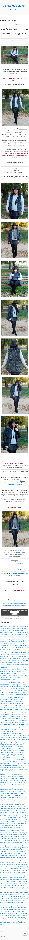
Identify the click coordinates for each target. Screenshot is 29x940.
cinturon (7, 685)
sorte (19, 911)
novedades (24, 893)
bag (15, 838)
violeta (19, 658)
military (2, 889)
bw (1, 771)
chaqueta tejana (5, 645)
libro (18, 790)
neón (12, 893)
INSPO (5, 820)
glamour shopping (10, 872)
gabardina (3, 870)
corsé (18, 853)
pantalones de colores (21, 694)
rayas (21, 709)
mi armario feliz (5, 726)
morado (17, 891)
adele (9, 833)
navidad (13, 638)
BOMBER (2, 812)
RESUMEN (13, 733)
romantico (22, 908)
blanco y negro (22, 769)
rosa (1, 909)
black (13, 701)
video (1, 810)
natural (2, 893)
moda (14, 679)
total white (22, 728)
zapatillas (13, 756)
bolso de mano (24, 735)
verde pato (7, 919)
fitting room (6, 743)
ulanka (25, 917)
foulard (17, 670)
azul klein (3, 838)
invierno (9, 745)
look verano (15, 634)
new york (8, 893)
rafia (17, 906)
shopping (21, 640)
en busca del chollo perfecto (20, 739)
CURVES (2, 816)
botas (27, 647)
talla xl (25, 638)
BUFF (6, 812)
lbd (22, 692)
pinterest (13, 902)
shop (21, 909)
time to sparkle (4, 915)
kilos (15, 878)
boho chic (7, 842)
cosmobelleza (19, 778)
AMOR (22, 698)
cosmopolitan (4, 780)
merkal (8, 887)
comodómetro (13, 776)
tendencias (16, 913)
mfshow (18, 887)
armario (9, 767)
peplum (21, 746)
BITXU (23, 810)
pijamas (2, 902)
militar (26, 887)
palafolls (22, 726)
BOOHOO (3, 760)
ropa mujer (12, 805)
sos (23, 911)
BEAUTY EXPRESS (11, 649)
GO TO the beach (22, 666)
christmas (19, 849)
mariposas (3, 797)
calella (2, 844)
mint (23, 797)
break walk (19, 701)
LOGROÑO (24, 820)
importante (23, 874)
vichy (1, 921)
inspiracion (19, 685)
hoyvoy (24, 743)
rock (7, 805)
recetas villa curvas (22, 686)
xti (14, 688)
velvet (2, 919)
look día (11, 627)
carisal (20, 846)
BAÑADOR (11, 675)
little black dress (5, 881)
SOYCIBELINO (4, 829)
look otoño (8, 662)
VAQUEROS (10, 715)
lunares (20, 745)
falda (26, 636)
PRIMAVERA (3, 664)
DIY (23, 713)
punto (2, 728)
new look (8, 671)
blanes (15, 840)
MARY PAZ (17, 675)
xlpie (5, 810)
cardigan (15, 846)
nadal (22, 891)
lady (15, 790)
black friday (12, 690)
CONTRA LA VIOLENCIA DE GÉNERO (18, 814)
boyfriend (21, 642)
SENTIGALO (19, 700)
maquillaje (21, 793)
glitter (18, 872)
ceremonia (8, 848)
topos (14, 915)
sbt (15, 909)
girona (2, 872)
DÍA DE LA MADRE (9, 761)
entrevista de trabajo (6, 784)
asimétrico (23, 668)
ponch (11, 904)
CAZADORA (25, 658)
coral (7, 778)
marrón (9, 797)
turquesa (9, 917)
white (8, 756)
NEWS (15, 823)
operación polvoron (19, 894)
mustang (13, 726)
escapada (14, 863)
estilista (25, 863)
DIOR (26, 816)
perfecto (9, 686)
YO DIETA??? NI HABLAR (15, 647)
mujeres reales (8, 694)
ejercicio (16, 782)
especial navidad (17, 651)
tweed (14, 917)
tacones (14, 711)
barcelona (3, 701)
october (10, 894)
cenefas (2, 848)
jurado (7, 878)
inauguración (4, 876)
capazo (9, 846)
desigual (21, 720)
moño (15, 799)
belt (6, 840)
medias (7, 707)
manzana (18, 883)
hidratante (8, 874)
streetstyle (3, 913)
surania (13, 806)
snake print (7, 728)
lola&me (2, 791)
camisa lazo (14, 844)
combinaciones (5, 853)
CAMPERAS (12, 812)
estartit (20, 863)
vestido (6, 627)
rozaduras (10, 696)
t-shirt (9, 913)
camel (23, 718)
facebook (23, 864)
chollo (4, 739)
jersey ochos (20, 876)
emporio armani (5, 863)
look (1, 657)
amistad (2, 735)
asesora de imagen (13, 668)
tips (18, 696)
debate (13, 685)
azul (26, 836)
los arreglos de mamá (21, 724)
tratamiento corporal (13, 808)
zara (8, 653)
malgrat (12, 883)
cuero (2, 855)
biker (11, 658)
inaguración (14, 788)
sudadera (8, 806)
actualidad (3, 833)
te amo (20, 711)
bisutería (10, 840)
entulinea (26, 655)
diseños (25, 857)
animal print (20, 671)
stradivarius (3, 675)
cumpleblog (17, 703)
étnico (6, 730)
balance (15, 767)
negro (19, 707)
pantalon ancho (5, 896)
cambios (7, 844)
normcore (17, 893)
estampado (17, 784)
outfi (27, 894)
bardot (19, 838)
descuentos (8, 692)
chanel (15, 848)
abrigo (10, 640)
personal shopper (14, 632)
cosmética (9, 703)
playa (14, 686)
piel (22, 803)
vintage (21, 754)
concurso (3, 673)
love (7, 791)
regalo (21, 906)
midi (22, 887)
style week (15, 752)
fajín (1, 743)
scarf (18, 909)
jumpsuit (11, 705)
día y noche (19, 859)
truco (22, 808)
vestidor (25, 919)
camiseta (3, 703)
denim (12, 670)
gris (22, 786)
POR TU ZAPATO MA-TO (18, 653)
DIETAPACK (21, 760)
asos (22, 643)
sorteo (16, 627)
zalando (7, 666)
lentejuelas (3, 724)
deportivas (24, 780)
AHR (11, 810)
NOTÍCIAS (23, 823)
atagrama (21, 836)
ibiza (8, 788)
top (11, 915)
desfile (2, 782)
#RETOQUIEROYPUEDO (7, 758)
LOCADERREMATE (5, 733)
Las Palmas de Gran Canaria (19, 821)
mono (15, 707)
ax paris (6, 658)
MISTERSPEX (3, 715)
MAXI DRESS (3, 668)
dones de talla (10, 859)
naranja (23, 799)
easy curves (13, 630)
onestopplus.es (5, 709)
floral (11, 868)
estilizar (25, 741)
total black (23, 696)
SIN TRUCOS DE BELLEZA (15, 827)
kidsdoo (10, 790)
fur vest (22, 481)
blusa (2, 842)
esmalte (20, 741)
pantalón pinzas (16, 898)
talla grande (24, 628)
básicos (4, 771)
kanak (11, 878)
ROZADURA (8, 825)
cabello (10, 771)
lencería (2, 662)
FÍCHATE (16, 761)
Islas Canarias (12, 820)
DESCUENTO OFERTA (12, 760)
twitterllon (19, 917)
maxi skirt (16, 885)
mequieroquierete (5, 679)
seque (10, 752)
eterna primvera (11, 864)
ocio (17, 726)
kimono (25, 685)
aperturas (3, 767)
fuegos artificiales (19, 868)
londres (13, 881)
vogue (6, 921)
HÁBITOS (23, 818)
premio (25, 803)
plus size (12, 643)
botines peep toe (15, 737)
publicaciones (4, 906)
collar (8, 739)
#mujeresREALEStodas (7, 681)
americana (9, 834)
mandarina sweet (11, 793)
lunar (7, 883)
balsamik (3, 718)
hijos (13, 874)
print (26, 726)
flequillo (7, 868)
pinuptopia (3, 748)
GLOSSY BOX (14, 818)
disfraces (3, 859)
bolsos (15, 642)
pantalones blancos (6, 746)
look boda (9, 673)
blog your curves (23, 840)
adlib (13, 833)
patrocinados (14, 709)
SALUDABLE (15, 825)
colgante (22, 851)
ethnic (18, 864)
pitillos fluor (19, 902)
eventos (19, 677)
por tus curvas (16, 748)
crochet (23, 853)
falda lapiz (3, 866)
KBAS (25, 713)
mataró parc (9, 885)
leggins (24, 879)
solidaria (4, 911)
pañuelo (8, 900)
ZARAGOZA (8, 765)
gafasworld (23, 870)
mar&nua (3, 686)
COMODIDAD (4, 814)
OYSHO (2, 825)
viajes (1, 730)
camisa (2, 685)
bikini (21, 683)
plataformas (4, 904)
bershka (10, 642)
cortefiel (11, 778)
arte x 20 (14, 836)
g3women (18, 743)
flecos (13, 743)
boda (18, 690)
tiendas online (9, 688)
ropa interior (4, 752)
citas (9, 851)
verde (26, 808)
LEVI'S (18, 820)
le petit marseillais (11, 879)
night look (21, 673)
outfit (1, 627)
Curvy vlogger (20, 816)
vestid (21, 919)
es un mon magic (11, 741)
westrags (3, 756)
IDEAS (1, 820)
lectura (19, 879)
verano (17, 754)
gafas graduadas (13, 870)
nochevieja (3, 801)
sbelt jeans (10, 909)
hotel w (17, 874)
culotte (6, 855)
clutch (2, 670)
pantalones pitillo (5, 898)
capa (8, 775)
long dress (19, 881)
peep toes (3, 696)
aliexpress (13, 716)
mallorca (3, 793)
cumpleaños (8, 720)
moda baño (16, 662)
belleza (9, 701)
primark (6, 628)
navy (22, 645)
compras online (16, 645)
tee (12, 913)
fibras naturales (23, 866)
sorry (16, 911)
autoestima (3, 642)
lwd (10, 791)
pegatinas (21, 900)
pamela (21, 801)
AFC (8, 810)
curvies (15, 855)
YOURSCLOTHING (19, 831)
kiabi (6, 790)
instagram (3, 745)
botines (25, 683)
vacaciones (3, 698)
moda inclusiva (5, 891)
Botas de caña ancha (6, 558)
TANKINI (19, 829)
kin (17, 878)
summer (21, 752)
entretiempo (21, 630)
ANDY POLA (14, 560)
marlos (2, 885)
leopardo (22, 705)
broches (23, 842)
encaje (14, 692)
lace (13, 745)
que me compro (14, 750)
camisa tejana (23, 844)
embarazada (13, 861)
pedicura (14, 900)
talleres (2, 754)
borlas (12, 842)
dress (11, 782)
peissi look (17, 803)
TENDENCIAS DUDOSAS (7, 831)
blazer (6, 632)
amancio (21, 765)
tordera (18, 915)
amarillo (2, 834)
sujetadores (15, 728)
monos (12, 891)
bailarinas (12, 660)
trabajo (11, 754)
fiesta (9, 786)
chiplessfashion (10, 849)
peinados (11, 803)
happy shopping (5, 638)
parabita (25, 898)
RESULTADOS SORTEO (9, 657)
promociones (4, 750)
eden (25, 720)
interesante (12, 876)
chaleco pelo (23, 664)
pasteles (2, 900)
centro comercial (16, 775)
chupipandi (3, 851)
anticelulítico (4, 836)
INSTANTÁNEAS (4, 700)
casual (25, 846)
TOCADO (15, 763)
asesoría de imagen (12, 735)
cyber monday (23, 855)
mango (15, 673)
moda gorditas (20, 889)
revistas (21, 750)
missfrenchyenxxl (8, 799)
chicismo (2, 849)
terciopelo (24, 913)
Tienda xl (17, 681)
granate (14, 722)
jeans (20, 627)
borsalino (18, 842)
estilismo (24, 784)
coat (12, 851)
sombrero (3, 649)
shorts (2, 632)
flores (18, 692)
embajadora (4, 861)
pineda (7, 902)
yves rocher (21, 923)
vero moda (15, 919)
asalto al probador (22, 716)
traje (23, 915)
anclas (20, 834)
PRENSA (9, 763)
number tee (3, 894)
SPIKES (10, 829)
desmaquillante (18, 857)
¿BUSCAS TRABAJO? (14, 698)
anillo (24, 834)
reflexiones (12, 628)
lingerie (22, 790)
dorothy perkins (5, 643)
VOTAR (2, 765)
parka (23, 662)
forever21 (26, 651)
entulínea (3, 741)
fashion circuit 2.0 (12, 866)
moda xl (21, 634)
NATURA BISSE (4, 823)
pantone (16, 746)
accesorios (20, 733)
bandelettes (10, 718)
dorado (6, 782)
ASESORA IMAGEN (13, 730)
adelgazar (15, 765)
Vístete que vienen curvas (10, 937)
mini (11, 707)
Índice (14, 41)
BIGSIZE (19, 810)
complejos (13, 853)
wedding (16, 921)
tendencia (3, 630)
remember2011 (4, 908)
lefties (22, 722)
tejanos (2, 688)
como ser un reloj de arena (8, 677)
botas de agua (5, 737)
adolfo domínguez (21, 833)
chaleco (17, 660)
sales (17, 805)
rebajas (18, 643)
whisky (8, 923)
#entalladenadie (19, 758)
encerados (22, 782)
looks (17, 628)
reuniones (16, 908)
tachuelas (19, 806)
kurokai (16, 705)
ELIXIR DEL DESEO (5, 818)
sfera (15, 696)
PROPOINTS (12, 700)
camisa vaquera (11, 773)
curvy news (7, 634)
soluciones (11, 911)
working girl (14, 923)
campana (3, 775)
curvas (11, 855)
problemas (23, 904)
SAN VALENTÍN (4, 660)
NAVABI (18, 550)
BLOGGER (14, 666)
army (10, 836)
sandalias (20, 638)
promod (2, 805)
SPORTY (14, 829)
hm (8, 630)
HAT (19, 818)
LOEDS (21, 761)
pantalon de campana (18, 896)
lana (16, 745)
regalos (2, 666)
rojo (26, 750)
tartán (7, 754)
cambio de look (18, 771)
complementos (18, 655)
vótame (10, 921)
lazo (18, 722)
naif (25, 891)
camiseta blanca (22, 773)
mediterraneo (24, 885)
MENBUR (14, 671)
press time (16, 904)
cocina (16, 851)
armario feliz (24, 675)
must (19, 799)
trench (15, 658)
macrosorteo (15, 791)
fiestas (2, 868)
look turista (10, 724)
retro (10, 908)
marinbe (24, 883)
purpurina (12, 906)
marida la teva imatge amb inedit (15, 795)
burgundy (17, 718)
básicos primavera (13, 664)
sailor (5, 909)
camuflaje (3, 846)
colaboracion (4, 776)
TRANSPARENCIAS (23, 763)
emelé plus (21, 861)
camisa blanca (8, 655)
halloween (3, 788)
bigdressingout (12, 769)
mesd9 (13, 887)
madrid (22, 791)
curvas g (12, 780)
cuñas (2, 640)
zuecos (2, 924)
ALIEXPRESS (19, 564)
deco (23, 703)
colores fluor (25, 660)
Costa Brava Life (10, 816)
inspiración (21, 788)
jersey (6, 705)
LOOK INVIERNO (4, 821)
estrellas (2, 864)
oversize (9, 801)
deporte (17, 780)
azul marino (9, 838)
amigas (15, 834)
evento (15, 640)
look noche (3, 653)
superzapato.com (5, 651)
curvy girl (15, 720)
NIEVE (18, 823)
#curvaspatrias (17, 713)
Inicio (2, 931)
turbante (3, 917)
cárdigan (3, 857)
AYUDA (15, 810)
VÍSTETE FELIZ (4, 690)
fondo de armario (5, 722)
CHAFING (18, 812)
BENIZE (6, 640)
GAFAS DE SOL (20, 688)
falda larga (3, 786)
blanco (19, 649)
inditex (2, 705)
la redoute (19, 657)
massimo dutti (16, 797)
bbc (23, 647)
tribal (26, 915)
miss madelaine (10, 889)
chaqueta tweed (22, 848)
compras (7, 670)
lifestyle (2, 707)
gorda (19, 786)
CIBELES (23, 812)
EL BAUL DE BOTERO (14, 731)
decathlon (9, 857)
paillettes (15, 801)
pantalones (3, 803)
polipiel (9, 748)
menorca (3, 887)
